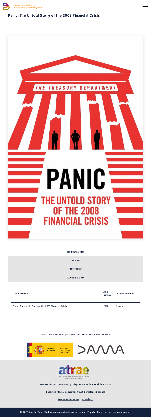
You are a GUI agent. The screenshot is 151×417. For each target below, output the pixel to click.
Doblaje (75, 260)
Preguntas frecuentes (68, 399)
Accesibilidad (75, 277)
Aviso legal (87, 399)
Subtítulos (75, 269)
